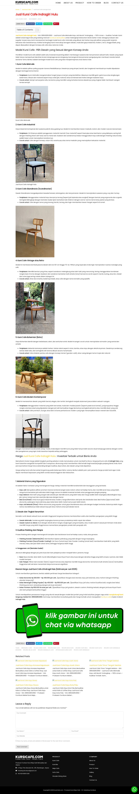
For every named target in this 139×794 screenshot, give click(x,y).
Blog (106, 3)
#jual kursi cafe (40, 648)
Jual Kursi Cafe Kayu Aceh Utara (66, 665)
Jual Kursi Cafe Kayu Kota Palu (65, 685)
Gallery (91, 772)
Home (58, 3)
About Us (92, 760)
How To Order (93, 768)
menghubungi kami (116, 594)
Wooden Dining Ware (59, 776)
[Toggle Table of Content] (36, 30)
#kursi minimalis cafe (46, 650)
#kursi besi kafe (68, 648)
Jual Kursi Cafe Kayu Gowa (27, 685)
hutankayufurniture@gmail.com (27, 770)
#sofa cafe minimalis (81, 650)
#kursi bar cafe (54, 648)
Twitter (40, 24)
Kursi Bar (55, 764)
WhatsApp (48, 24)
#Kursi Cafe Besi (81, 648)
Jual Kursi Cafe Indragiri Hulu (26, 35)
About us (68, 3)
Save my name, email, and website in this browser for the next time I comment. (43, 741)
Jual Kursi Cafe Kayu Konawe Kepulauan (32, 665)
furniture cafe (106, 597)
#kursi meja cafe (29, 650)
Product (80, 3)
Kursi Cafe (55, 760)
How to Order (94, 3)
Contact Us (93, 780)
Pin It (56, 24)
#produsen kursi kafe (64, 650)
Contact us (117, 3)
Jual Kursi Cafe (26, 9)
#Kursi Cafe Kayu (95, 648)
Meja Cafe (55, 768)
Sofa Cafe (55, 772)
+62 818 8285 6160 (23, 773)
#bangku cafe (26, 648)
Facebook (31, 24)
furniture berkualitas (57, 38)
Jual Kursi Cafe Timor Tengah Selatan (105, 665)
